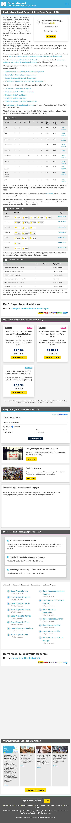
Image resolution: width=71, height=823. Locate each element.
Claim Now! (31, 459)
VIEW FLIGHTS (62, 216)
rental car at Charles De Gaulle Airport (24, 60)
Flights (12, 805)
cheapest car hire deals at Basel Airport (30, 308)
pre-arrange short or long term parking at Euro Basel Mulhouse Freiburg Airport (35, 56)
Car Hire (18, 805)
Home (6, 805)
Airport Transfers (27, 805)
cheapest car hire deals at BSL (25, 658)
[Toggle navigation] (67, 4)
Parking (37, 805)
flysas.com (49, 193)
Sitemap (36, 807)
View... (6, 785)
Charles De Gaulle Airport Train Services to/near (21, 101)
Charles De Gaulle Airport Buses (15, 95)
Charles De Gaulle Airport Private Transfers (19, 92)
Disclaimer (59, 805)
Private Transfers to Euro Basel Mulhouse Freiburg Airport (24, 72)
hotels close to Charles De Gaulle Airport (20, 105)
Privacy (66, 805)
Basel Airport (22, 4)
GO (47, 801)
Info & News (50, 805)
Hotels (43, 805)
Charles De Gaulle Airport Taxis (15, 98)
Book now (51, 36)
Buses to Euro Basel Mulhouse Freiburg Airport (20, 75)
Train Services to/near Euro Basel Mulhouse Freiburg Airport (25, 81)
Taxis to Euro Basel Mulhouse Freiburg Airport (20, 78)
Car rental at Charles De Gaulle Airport (18, 89)
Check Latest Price (19, 357)
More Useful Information (35, 790)
